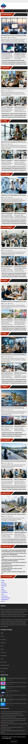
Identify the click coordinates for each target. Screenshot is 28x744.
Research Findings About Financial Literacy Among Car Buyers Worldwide (14, 221)
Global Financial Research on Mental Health (12, 432)
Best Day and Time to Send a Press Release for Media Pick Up (14, 35)
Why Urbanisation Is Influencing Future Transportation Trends (14, 220)
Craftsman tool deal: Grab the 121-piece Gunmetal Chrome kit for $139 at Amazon (16, 678)
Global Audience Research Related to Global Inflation (14, 276)
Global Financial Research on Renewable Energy (12, 408)
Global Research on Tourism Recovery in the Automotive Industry (14, 223)
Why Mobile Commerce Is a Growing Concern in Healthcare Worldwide (14, 301)
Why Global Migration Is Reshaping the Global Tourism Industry (14, 168)
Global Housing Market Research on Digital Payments (20, 532)
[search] (26, 10)
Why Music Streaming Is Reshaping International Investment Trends (14, 434)
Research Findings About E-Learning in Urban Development (14, 540)
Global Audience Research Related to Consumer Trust (20, 266)
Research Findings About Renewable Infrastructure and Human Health (7, 320)
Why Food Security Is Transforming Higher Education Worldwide (14, 117)
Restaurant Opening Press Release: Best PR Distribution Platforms (11, 569)
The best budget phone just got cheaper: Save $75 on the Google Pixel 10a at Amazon (16, 682)
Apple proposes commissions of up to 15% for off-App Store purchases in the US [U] (16, 703)
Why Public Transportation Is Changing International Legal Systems (20, 373)
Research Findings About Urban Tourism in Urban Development (14, 514)
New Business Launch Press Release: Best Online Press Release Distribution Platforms (13, 560)
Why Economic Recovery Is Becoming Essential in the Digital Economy (14, 486)
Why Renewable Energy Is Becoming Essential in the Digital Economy (14, 461)
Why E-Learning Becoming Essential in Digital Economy (20, 479)
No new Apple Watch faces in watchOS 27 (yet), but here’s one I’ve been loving (16, 699)
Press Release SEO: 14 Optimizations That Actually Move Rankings (7, 54)
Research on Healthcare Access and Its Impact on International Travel (20, 160)
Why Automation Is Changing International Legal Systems (14, 383)
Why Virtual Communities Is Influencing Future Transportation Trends (20, 213)
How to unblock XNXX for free (12, 691)
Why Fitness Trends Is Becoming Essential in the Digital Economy (14, 489)
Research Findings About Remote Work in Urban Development (14, 539)
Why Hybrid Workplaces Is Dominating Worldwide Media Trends (7, 266)
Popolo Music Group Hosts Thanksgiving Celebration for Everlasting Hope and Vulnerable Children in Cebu (13, 551)
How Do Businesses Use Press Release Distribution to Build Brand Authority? (13, 563)
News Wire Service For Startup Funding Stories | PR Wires (13, 557)
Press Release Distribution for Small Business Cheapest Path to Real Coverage (14, 64)
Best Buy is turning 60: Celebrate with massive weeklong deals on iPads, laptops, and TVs (16, 686)
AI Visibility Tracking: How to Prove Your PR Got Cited (20, 54)
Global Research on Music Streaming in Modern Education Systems (14, 113)
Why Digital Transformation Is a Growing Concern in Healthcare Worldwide (14, 326)
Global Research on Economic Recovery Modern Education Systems (20, 107)
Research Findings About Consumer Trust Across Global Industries (14, 487)
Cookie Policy (8, 738)
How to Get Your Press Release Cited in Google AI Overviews (14, 62)
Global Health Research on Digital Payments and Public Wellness (14, 329)
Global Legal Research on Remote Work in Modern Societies (14, 354)
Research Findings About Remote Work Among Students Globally (14, 88)
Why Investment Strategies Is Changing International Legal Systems (14, 379)
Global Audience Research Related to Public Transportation (14, 248)
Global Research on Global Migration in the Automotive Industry (14, 195)
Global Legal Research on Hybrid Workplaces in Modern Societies (7, 373)
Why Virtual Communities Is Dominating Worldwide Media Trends (14, 273)
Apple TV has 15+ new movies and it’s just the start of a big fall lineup (16, 695)
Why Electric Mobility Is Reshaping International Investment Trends (20, 426)
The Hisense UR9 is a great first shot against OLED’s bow (13, 572)
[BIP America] (3, 6)
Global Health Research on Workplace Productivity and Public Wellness (14, 328)
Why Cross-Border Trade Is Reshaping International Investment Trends (7, 426)
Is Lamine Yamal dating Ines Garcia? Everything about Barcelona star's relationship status (13, 554)
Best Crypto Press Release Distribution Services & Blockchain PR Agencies (13, 566)
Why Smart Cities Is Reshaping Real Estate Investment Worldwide (7, 532)
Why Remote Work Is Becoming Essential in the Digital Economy (7, 479)
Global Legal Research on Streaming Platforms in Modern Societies (14, 381)
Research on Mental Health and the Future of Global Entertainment (14, 275)
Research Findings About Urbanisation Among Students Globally (7, 107)
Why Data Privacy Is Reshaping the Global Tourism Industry (14, 142)
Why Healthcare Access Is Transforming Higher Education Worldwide (14, 115)
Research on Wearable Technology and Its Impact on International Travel (7, 160)
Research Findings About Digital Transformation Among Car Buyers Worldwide (7, 213)
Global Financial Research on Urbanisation (11, 436)
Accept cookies (14, 741)
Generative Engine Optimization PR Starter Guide (13, 60)
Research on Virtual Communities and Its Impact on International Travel (14, 170)
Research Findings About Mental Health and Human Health (20, 320)
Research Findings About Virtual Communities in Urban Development (14, 542)
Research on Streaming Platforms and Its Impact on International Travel (14, 166)
